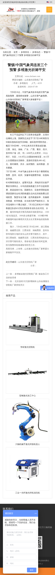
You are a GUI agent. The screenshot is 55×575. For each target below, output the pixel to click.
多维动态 (36, 52)
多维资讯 (25, 52)
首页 (15, 52)
